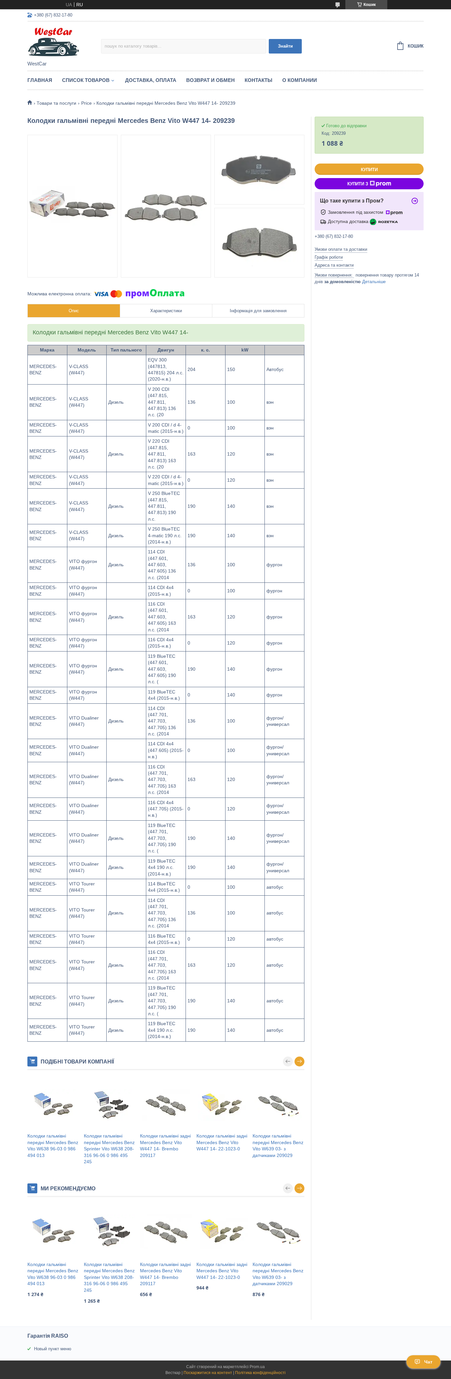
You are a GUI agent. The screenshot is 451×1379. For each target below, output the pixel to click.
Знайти (285, 46)
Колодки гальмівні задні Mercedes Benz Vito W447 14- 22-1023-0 (221, 1142)
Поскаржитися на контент (208, 1372)
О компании (299, 80)
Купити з (357, 183)
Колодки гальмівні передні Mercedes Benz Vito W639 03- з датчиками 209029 (278, 1145)
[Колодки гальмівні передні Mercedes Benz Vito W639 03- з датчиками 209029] (278, 1105)
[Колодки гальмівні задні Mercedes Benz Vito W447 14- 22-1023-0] (222, 1105)
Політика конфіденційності (260, 1372)
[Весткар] (64, 41)
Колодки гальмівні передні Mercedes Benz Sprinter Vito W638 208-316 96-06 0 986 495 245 (109, 1148)
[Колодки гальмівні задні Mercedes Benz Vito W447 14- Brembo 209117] (166, 1105)
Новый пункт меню (52, 1348)
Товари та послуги (56, 103)
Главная (39, 80)
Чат (428, 1361)
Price (86, 103)
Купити (369, 169)
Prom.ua (257, 1366)
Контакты (258, 80)
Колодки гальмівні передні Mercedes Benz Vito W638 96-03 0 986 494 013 (52, 1145)
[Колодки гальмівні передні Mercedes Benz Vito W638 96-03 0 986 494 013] (53, 1105)
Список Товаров (86, 80)
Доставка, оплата (150, 80)
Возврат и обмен (210, 80)
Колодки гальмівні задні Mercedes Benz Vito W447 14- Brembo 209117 (165, 1145)
